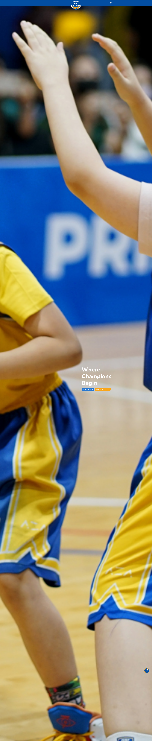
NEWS (66, 3)
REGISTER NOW (88, 389)
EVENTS (105, 3)
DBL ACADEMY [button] (57, 3)
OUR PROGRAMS (95, 3)
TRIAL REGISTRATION (102, 389)
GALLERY (85, 3)
